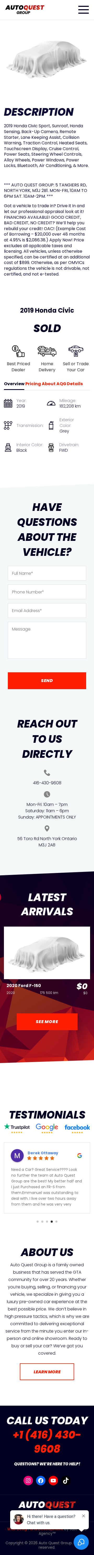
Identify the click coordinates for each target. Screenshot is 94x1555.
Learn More (47, 1372)
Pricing (33, 384)
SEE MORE (47, 1022)
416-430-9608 (47, 783)
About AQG (54, 384)
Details (75, 384)
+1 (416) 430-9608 (47, 1442)
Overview (14, 384)
